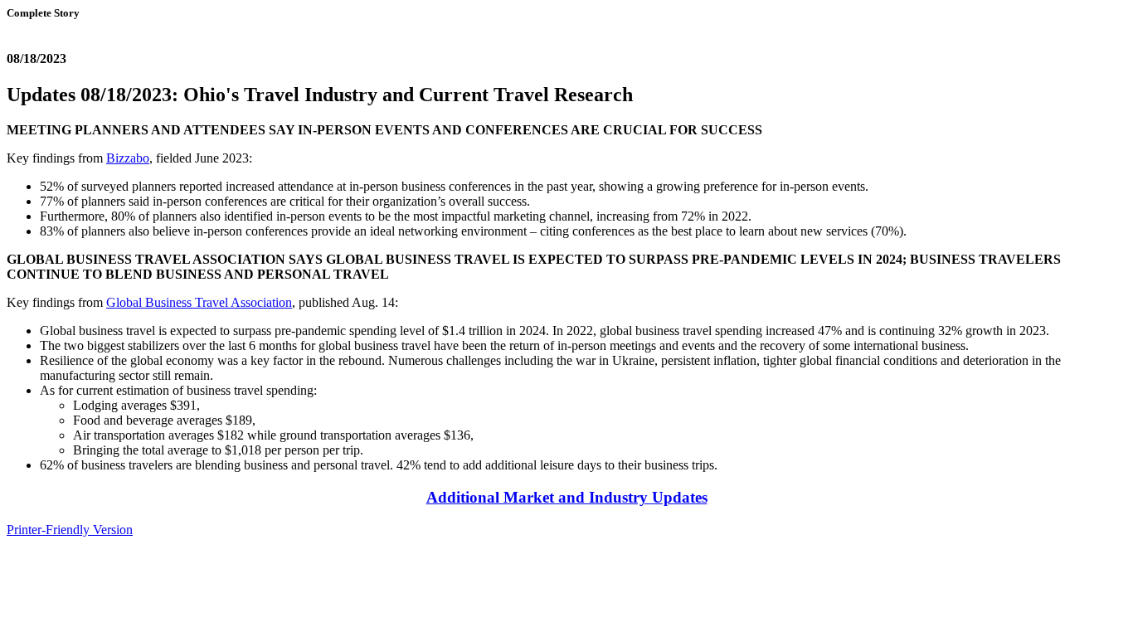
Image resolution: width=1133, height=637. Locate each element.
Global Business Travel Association (199, 302)
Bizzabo (127, 158)
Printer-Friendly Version (70, 530)
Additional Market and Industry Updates (567, 497)
